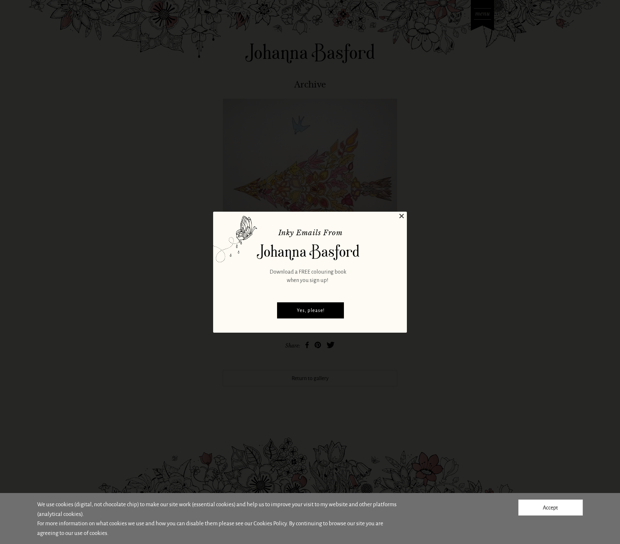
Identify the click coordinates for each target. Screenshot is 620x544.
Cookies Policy (270, 523)
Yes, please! (311, 310)
